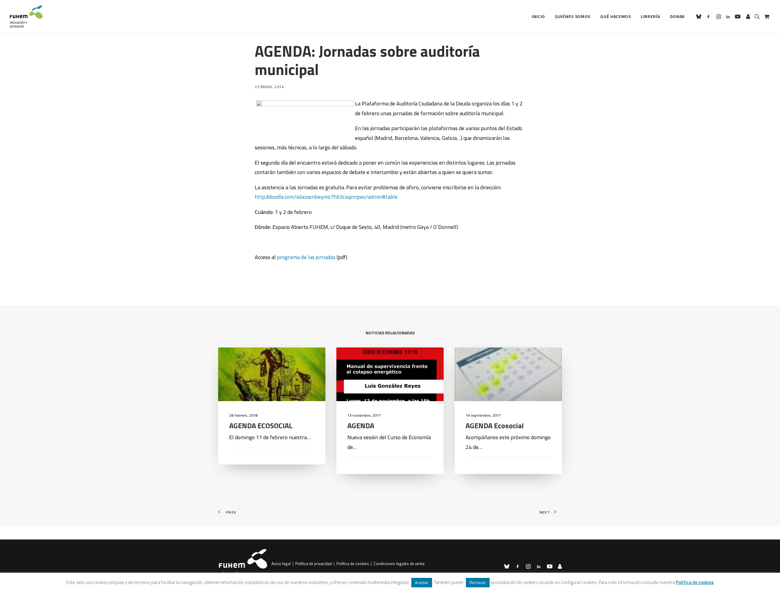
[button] (700, 16)
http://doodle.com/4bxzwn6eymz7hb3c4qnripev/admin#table (326, 197)
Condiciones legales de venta (399, 564)
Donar (677, 16)
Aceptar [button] (421, 582)
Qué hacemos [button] (615, 16)
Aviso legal (281, 564)
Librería (650, 16)
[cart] (766, 16)
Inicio (538, 16)
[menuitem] (538, 16)
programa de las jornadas (306, 257)
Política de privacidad (313, 564)
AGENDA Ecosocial (495, 425)
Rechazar (478, 582)
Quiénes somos (572, 16)
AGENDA (360, 425)
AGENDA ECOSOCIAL (260, 425)
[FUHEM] (26, 16)
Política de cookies (352, 564)
